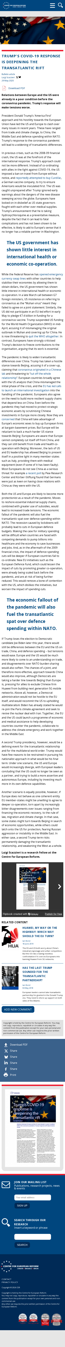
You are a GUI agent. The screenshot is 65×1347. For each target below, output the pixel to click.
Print (13, 1075)
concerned (8, 419)
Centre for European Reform (14, 5)
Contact (7, 1279)
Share (13, 1051)
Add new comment (18, 1009)
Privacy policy (10, 1282)
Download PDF (19, 1044)
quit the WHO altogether (44, 336)
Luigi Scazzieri (8, 77)
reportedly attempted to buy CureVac (38, 178)
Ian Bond (26, 941)
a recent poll (33, 473)
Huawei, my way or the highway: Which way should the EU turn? (39, 932)
